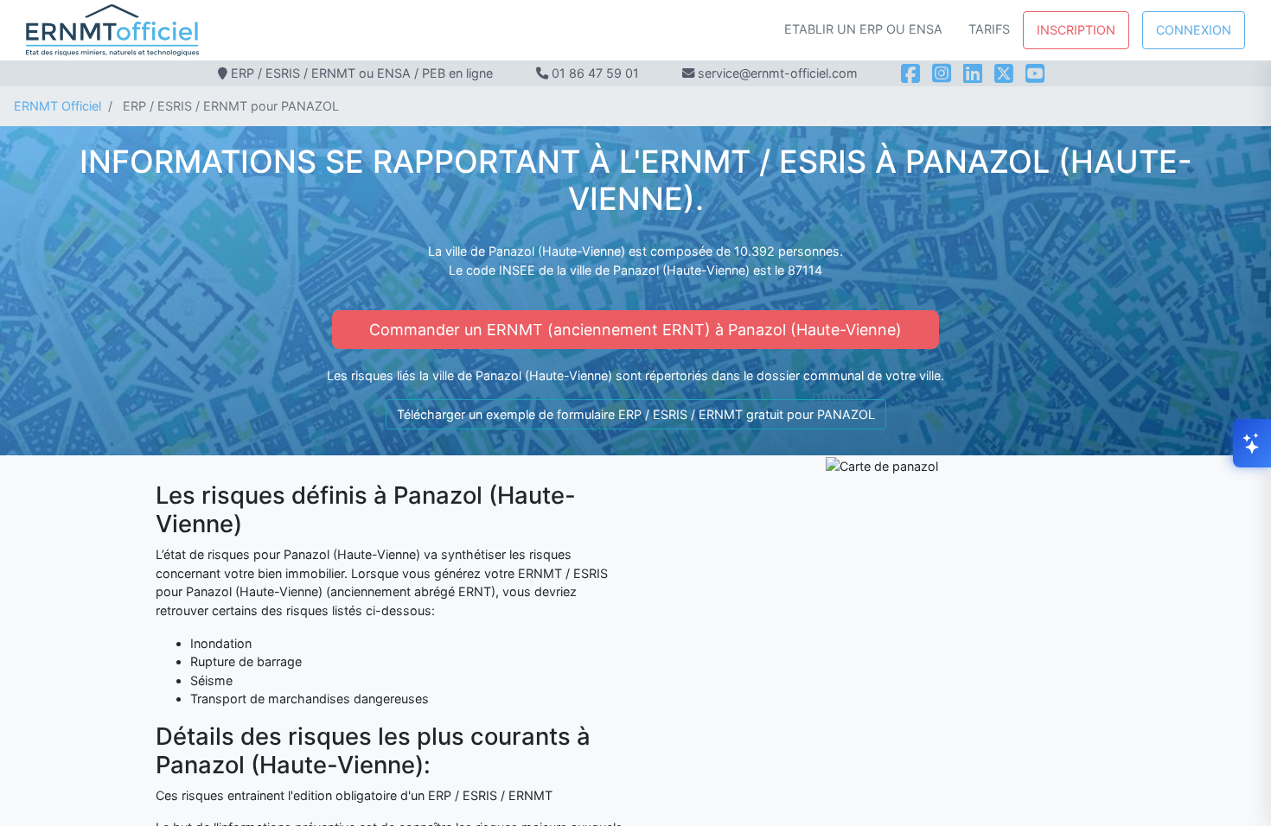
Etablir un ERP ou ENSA (863, 29)
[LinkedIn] (972, 73)
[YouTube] (1034, 73)
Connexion (1193, 29)
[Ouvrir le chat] (1252, 443)
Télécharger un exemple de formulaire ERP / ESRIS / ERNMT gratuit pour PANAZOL (636, 414)
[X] (1003, 73)
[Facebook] (910, 73)
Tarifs (989, 29)
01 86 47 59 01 (595, 73)
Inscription (1076, 29)
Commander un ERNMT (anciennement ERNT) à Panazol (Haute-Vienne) (635, 330)
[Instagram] (941, 73)
